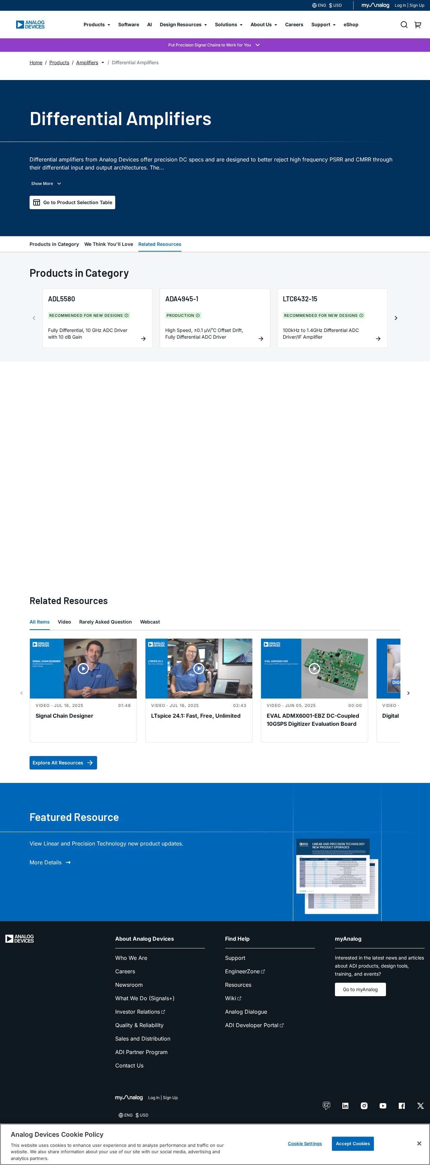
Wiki (230, 998)
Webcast (150, 622)
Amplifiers (87, 62)
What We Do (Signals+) (145, 998)
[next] (396, 318)
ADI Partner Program (141, 1052)
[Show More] (47, 184)
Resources (238, 984)
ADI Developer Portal (251, 1025)
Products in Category (54, 244)
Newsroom (129, 984)
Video (64, 622)
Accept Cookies (353, 1143)
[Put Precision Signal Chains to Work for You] (215, 45)
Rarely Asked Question (105, 622)
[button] (103, 63)
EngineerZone (242, 971)
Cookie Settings (305, 1143)
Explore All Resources (58, 762)
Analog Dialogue (246, 1011)
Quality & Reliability (139, 1025)
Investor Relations (137, 1011)
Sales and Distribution (142, 1038)
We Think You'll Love (108, 244)
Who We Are (131, 957)
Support (235, 957)
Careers (125, 971)
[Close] (419, 1143)
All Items (40, 622)
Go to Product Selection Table (77, 202)
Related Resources (159, 244)
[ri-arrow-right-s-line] (408, 693)
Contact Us (129, 1065)
